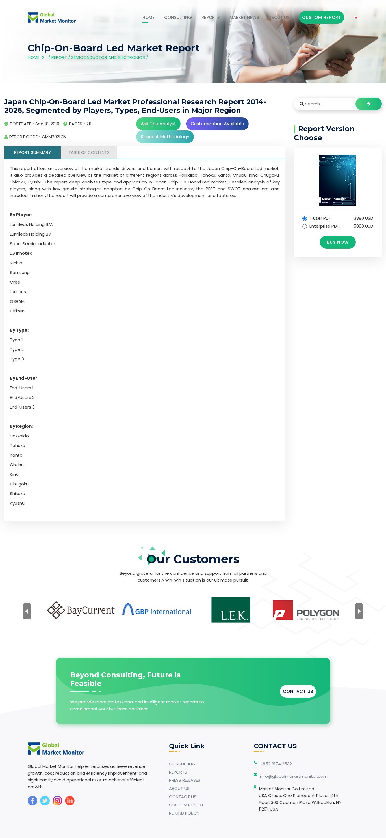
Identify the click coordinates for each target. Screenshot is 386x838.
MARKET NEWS (244, 17)
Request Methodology (165, 136)
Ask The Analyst (158, 123)
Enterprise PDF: (341, 226)
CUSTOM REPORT (186, 805)
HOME (148, 17)
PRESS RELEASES (184, 780)
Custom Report (321, 17)
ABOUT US (279, 17)
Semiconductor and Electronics (108, 57)
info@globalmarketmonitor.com (294, 776)
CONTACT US (298, 691)
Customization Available (217, 123)
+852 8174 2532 (276, 764)
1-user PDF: (341, 218)
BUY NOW (338, 242)
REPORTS (210, 17)
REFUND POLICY (184, 813)
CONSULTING (178, 17)
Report (59, 57)
